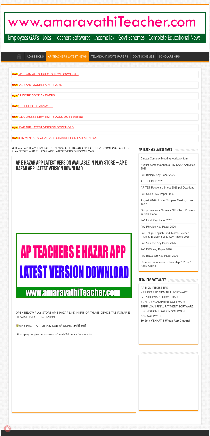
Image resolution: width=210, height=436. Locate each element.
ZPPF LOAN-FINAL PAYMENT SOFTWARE (167, 306)
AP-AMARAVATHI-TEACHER (19, 56)
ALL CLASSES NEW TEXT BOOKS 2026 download (50, 116)
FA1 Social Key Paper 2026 (157, 193)
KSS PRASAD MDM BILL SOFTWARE (164, 292)
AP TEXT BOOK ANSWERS (35, 106)
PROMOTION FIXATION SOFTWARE (163, 311)
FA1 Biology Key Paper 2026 (158, 174)
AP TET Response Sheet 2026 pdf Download (167, 187)
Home (18, 148)
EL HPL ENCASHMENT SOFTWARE (163, 301)
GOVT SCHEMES (143, 56)
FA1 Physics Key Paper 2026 (158, 226)
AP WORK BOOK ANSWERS (36, 95)
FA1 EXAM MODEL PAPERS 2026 (40, 84)
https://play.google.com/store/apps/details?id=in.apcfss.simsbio (53, 334)
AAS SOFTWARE (151, 315)
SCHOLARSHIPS (169, 56)
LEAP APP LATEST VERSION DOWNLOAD (46, 127)
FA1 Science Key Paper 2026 (158, 243)
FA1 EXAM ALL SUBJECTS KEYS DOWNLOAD (48, 74)
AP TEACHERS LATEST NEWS (67, 56)
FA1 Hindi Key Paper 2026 (156, 220)
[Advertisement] (74, 202)
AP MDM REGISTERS (154, 287)
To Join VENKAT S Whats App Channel (165, 320)
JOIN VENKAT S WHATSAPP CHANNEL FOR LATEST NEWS (57, 138)
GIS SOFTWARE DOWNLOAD (159, 297)
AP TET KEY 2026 (152, 181)
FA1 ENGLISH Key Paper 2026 (159, 255)
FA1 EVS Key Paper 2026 (156, 249)
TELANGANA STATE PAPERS (109, 56)
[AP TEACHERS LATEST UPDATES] (105, 27)
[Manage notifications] (7, 428)
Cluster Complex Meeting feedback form (164, 158)
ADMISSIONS (35, 56)
